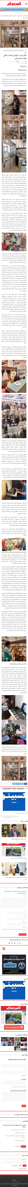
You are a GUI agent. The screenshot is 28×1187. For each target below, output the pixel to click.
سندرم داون (14, 788)
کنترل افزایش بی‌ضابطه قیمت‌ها (18, 839)
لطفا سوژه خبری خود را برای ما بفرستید (18, 1091)
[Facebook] (17, 943)
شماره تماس (23, 1079)
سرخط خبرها (10, 61)
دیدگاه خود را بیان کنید (21, 63)
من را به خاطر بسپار (16, 1166)
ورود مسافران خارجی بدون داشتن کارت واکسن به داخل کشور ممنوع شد (10, 816)
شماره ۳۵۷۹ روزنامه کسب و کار (18, 858)
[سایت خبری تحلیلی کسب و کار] (14, 3)
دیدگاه (24, 896)
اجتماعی (20, 16)
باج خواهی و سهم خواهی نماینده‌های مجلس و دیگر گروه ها (15, 1136)
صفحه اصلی (25, 16)
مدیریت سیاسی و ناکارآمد (20, 1133)
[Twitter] (15, 943)
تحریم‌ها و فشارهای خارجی (20, 1140)
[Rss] (20, 943)
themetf (14, 1180)
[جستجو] (4, 948)
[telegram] (9, 943)
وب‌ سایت (24, 922)
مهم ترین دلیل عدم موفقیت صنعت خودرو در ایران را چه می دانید (14, 1126)
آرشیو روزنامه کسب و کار (13, 1027)
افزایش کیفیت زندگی (20, 788)
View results (18, 1146)
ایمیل (24, 916)
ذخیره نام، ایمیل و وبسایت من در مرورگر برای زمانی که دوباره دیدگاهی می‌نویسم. (14, 929)
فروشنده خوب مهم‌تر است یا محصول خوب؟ (15, 877)
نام (25, 911)
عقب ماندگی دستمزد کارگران (20, 813)
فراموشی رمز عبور (22, 1169)
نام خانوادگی (23, 1075)
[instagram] (12, 943)
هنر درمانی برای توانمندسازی (7, 788)
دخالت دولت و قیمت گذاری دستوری (18, 1130)
